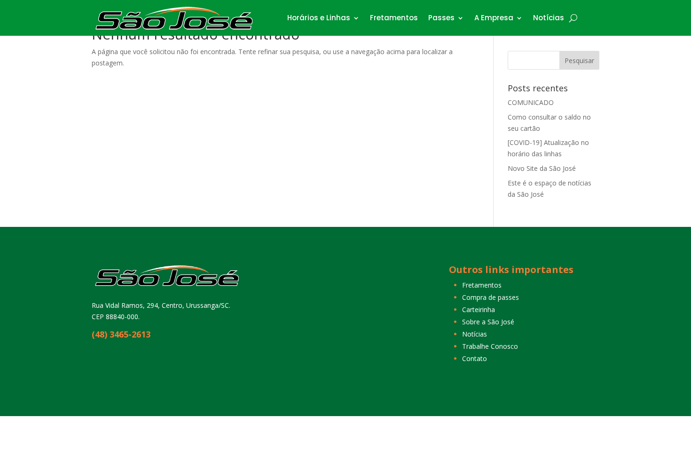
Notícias (548, 18)
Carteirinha (478, 309)
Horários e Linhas (318, 18)
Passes (441, 18)
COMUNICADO (531, 102)
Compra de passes (490, 297)
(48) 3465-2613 (121, 334)
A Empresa (493, 18)
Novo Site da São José (542, 168)
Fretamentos (394, 18)
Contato (474, 358)
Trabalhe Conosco (490, 346)
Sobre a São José (488, 321)
